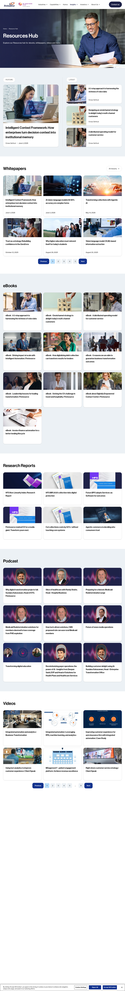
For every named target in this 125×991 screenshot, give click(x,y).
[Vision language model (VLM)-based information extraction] (102, 237)
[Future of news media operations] (102, 623)
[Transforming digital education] (22, 662)
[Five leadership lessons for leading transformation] (22, 389)
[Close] (122, 987)
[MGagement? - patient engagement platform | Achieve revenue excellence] (62, 764)
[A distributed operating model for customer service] (94, 137)
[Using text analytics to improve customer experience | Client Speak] (22, 764)
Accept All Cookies (110, 987)
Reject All (95, 987)
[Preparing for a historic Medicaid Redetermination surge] (102, 586)
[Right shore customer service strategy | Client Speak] (102, 764)
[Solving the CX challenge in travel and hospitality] (62, 389)
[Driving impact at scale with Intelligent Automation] (22, 351)
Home (5, 28)
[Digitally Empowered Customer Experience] (102, 389)
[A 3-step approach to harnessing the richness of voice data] (94, 94)
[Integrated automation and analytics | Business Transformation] (22, 728)
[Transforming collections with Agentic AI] (102, 195)
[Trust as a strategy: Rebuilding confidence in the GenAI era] (22, 237)
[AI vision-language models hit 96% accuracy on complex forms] (62, 195)
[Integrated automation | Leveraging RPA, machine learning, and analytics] (62, 728)
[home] (18, 4)
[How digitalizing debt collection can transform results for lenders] (62, 351)
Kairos (65, 4)
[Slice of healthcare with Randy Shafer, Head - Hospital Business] (62, 586)
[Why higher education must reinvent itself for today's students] (62, 237)
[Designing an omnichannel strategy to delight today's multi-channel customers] (94, 115)
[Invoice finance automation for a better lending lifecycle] (22, 426)
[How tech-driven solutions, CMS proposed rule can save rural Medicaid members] (62, 623)
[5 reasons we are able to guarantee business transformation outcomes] (102, 351)
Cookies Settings (80, 987)
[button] (44, 4)
